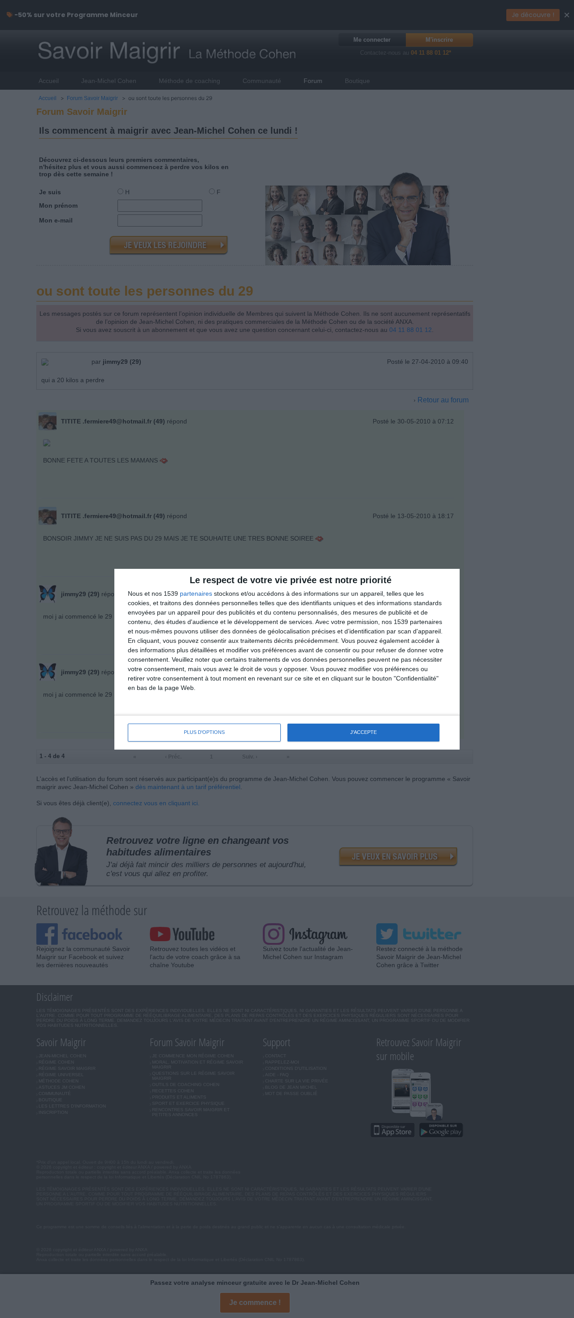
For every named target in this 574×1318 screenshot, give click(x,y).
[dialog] (287, 659)
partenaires (196, 593)
